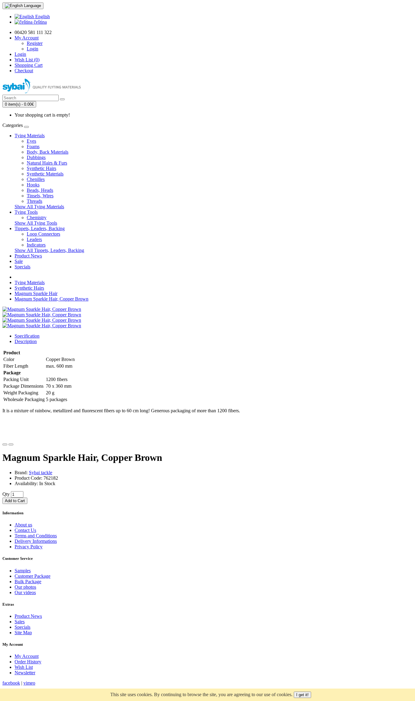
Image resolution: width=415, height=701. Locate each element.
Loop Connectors (43, 234)
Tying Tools (26, 212)
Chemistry (36, 217)
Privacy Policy (29, 546)
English (42, 16)
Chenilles (36, 179)
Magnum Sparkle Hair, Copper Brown (51, 298)
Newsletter (25, 672)
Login (32, 48)
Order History (28, 661)
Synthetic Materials (45, 173)
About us (23, 524)
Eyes (31, 141)
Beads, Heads (40, 190)
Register (35, 43)
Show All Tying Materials (39, 206)
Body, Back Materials (47, 152)
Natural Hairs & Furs (47, 162)
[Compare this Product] (11, 444)
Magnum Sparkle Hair (36, 293)
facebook (11, 683)
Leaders (34, 239)
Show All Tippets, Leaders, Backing (49, 250)
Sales (20, 621)
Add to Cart (15, 501)
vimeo (29, 683)
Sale (19, 261)
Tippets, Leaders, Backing (40, 228)
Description (26, 341)
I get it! (302, 694)
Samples (23, 570)
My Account (27, 656)
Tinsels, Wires (40, 195)
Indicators (36, 244)
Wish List (24, 667)
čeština (40, 22)
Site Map (23, 632)
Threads (34, 201)
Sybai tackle (40, 472)
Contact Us (25, 530)
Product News (28, 255)
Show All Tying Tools (36, 223)
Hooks (33, 184)
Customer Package (32, 576)
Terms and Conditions (36, 535)
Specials (22, 266)
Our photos (25, 587)
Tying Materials (30, 135)
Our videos (25, 592)
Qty (6, 494)
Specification (27, 336)
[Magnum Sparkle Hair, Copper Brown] (41, 309)
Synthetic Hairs (41, 168)
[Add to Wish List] (4, 444)
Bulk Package (28, 581)
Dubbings (36, 157)
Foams (33, 146)
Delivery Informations (36, 541)
